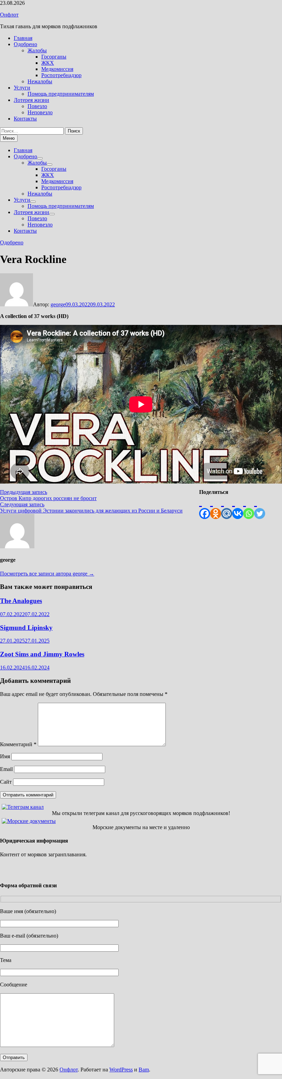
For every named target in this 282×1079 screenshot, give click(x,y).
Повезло (37, 106)
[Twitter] (259, 507)
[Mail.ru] (226, 507)
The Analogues (21, 600)
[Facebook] (204, 507)
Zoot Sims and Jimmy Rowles (42, 654)
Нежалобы (40, 81)
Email (6, 769)
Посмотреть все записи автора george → (47, 573)
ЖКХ (47, 63)
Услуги (22, 88)
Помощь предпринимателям (61, 94)
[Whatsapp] (248, 507)
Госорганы (53, 57)
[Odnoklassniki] (215, 507)
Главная (23, 38)
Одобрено (25, 44)
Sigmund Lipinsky (26, 627)
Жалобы (37, 50)
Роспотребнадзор (61, 75)
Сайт (6, 782)
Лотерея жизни (31, 100)
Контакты (25, 118)
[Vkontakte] (237, 507)
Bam (144, 1069)
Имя (5, 756)
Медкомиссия (57, 69)
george (58, 304)
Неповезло (40, 112)
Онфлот (9, 15)
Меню (9, 138)
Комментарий (18, 744)
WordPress (121, 1069)
